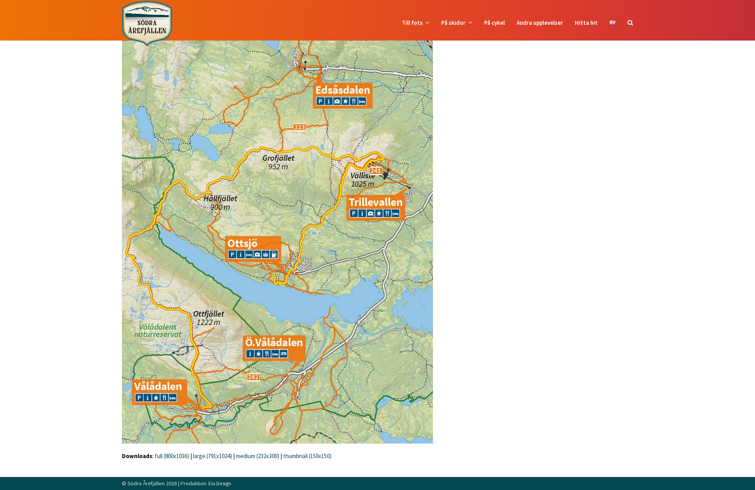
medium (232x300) (257, 456)
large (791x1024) (212, 456)
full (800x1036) (172, 456)
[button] (630, 23)
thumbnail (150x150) (307, 456)
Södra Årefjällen (146, 483)
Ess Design (219, 483)
